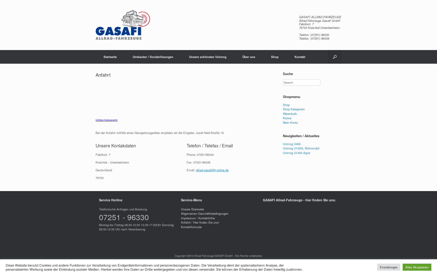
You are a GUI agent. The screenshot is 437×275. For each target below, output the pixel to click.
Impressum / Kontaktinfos (198, 218)
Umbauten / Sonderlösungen (153, 57)
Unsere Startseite (192, 209)
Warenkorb (290, 113)
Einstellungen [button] (389, 267)
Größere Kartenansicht (106, 120)
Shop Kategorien (294, 109)
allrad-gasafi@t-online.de (212, 170)
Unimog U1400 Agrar (296, 153)
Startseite (110, 57)
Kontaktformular (191, 227)
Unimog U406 (292, 144)
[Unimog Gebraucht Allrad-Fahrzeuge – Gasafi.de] (123, 25)
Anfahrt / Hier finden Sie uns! (200, 222)
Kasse (287, 118)
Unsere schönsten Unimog (207, 57)
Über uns (248, 57)
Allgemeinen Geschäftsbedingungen (204, 213)
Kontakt (300, 57)
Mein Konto (290, 122)
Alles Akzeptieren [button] (417, 267)
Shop (275, 57)
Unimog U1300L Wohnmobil (301, 148)
